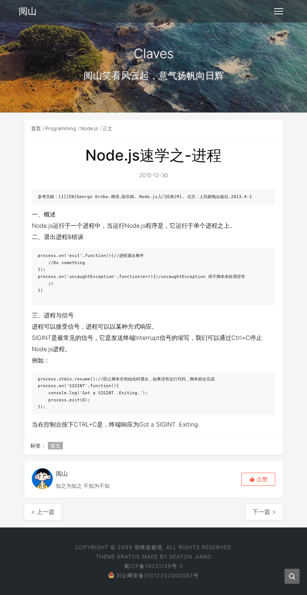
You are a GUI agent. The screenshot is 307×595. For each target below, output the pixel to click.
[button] (258, 479)
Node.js (89, 128)
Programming (60, 128)
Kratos (128, 556)
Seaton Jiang (190, 556)
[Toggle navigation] (278, 11)
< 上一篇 (43, 511)
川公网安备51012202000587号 (157, 575)
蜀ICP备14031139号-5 (153, 566)
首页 (36, 128)
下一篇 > (264, 511)
